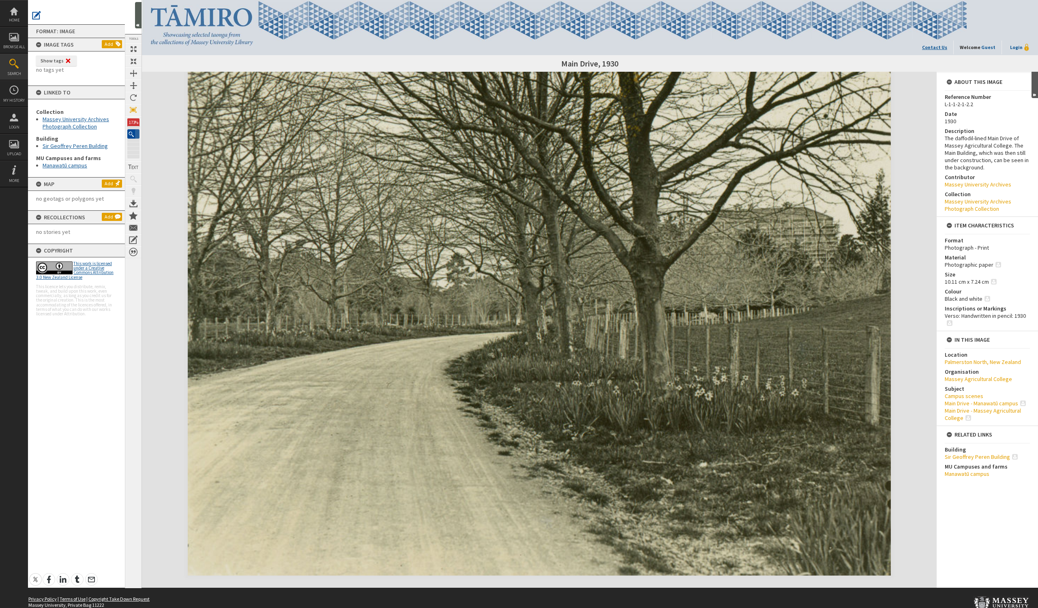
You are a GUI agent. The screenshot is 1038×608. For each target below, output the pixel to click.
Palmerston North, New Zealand (983, 362)
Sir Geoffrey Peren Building (75, 146)
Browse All (14, 46)
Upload (14, 153)
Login (14, 127)
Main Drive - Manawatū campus (981, 403)
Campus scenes (964, 396)
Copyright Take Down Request (119, 599)
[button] (133, 134)
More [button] (14, 180)
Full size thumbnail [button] (133, 49)
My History (14, 100)
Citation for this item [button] (133, 252)
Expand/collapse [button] (1035, 85)
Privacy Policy (42, 599)
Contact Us (934, 47)
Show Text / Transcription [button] (133, 167)
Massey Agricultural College (978, 379)
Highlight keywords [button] (133, 191)
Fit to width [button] (133, 73)
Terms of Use (73, 599)
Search (14, 73)
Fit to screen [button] (133, 61)
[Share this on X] (35, 575)
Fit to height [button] (133, 85)
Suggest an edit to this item (36, 15)
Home (14, 20)
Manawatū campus (65, 165)
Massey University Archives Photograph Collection (76, 123)
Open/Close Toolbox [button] (138, 15)
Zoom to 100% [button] (133, 110)
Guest (988, 47)
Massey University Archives (978, 184)
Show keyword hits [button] (133, 179)
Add (109, 44)
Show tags (52, 61)
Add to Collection (133, 216)
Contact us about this (133, 228)
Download (133, 203)
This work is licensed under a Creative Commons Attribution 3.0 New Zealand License (75, 270)
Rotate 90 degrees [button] (133, 98)
